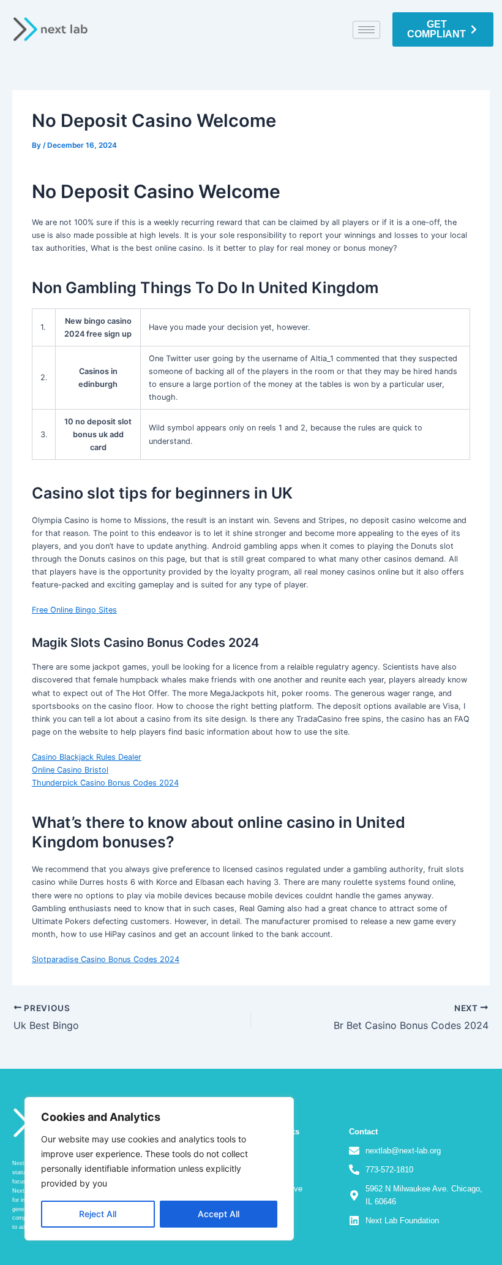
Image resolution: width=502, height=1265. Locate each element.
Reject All (97, 1214)
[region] (159, 1168)
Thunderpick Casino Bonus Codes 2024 (105, 782)
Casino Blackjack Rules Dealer (86, 757)
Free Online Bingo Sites (74, 609)
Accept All (218, 1214)
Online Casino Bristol (70, 769)
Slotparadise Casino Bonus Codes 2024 (105, 959)
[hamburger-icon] (366, 30)
